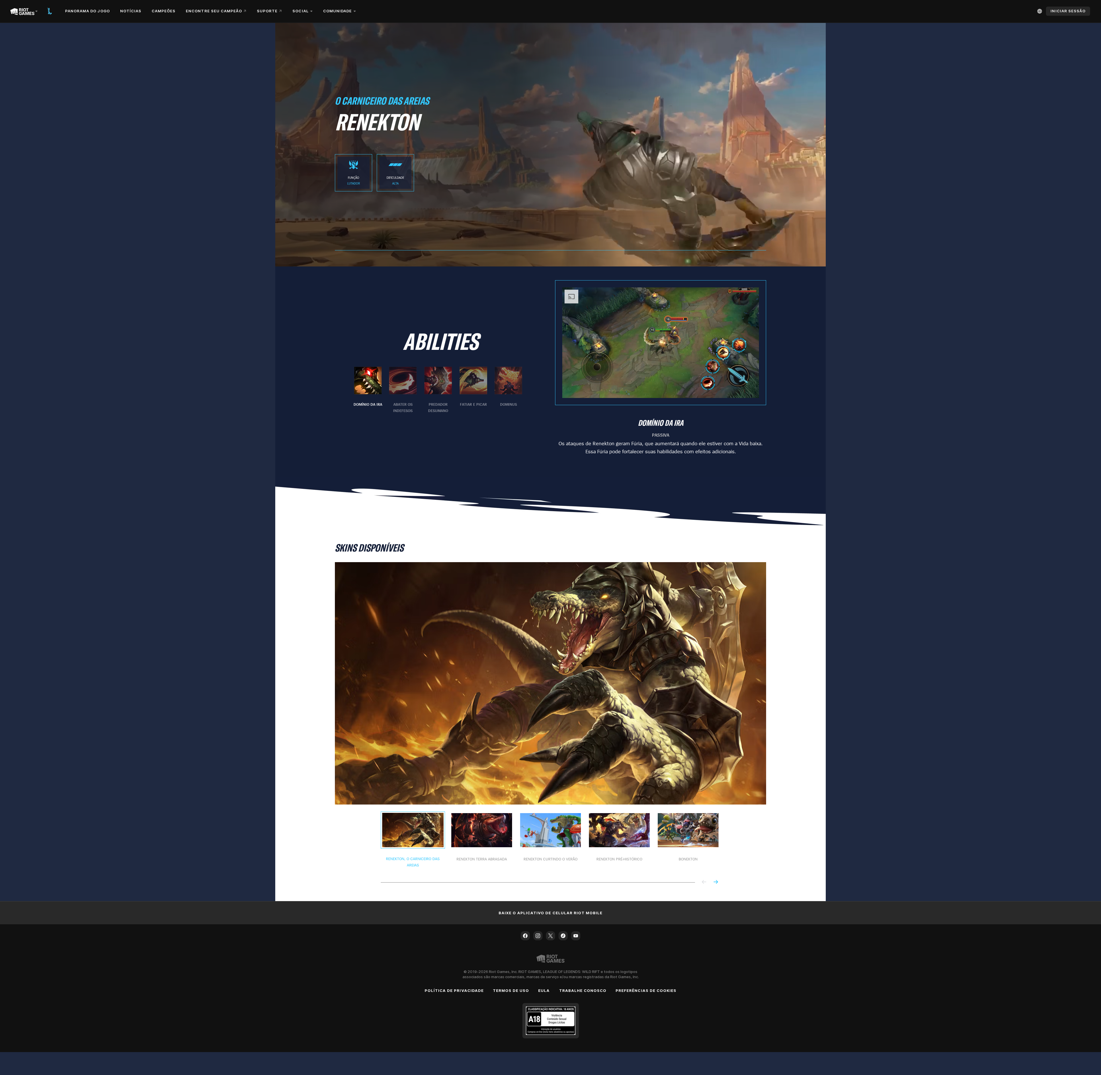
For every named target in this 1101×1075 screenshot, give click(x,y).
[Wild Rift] (49, 11)
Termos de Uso (511, 990)
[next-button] (715, 882)
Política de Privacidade (454, 990)
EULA (544, 990)
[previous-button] (704, 882)
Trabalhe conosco (583, 990)
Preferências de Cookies (646, 990)
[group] (438, 390)
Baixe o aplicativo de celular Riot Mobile (551, 913)
